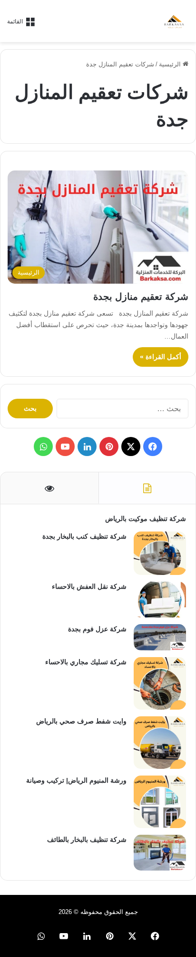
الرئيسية (171, 64)
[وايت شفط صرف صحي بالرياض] (160, 742)
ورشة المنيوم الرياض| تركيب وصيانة (76, 780)
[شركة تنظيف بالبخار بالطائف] (160, 853)
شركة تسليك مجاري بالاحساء (86, 662)
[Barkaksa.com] (174, 21)
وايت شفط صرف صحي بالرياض (81, 721)
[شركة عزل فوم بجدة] (160, 637)
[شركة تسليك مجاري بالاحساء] (160, 683)
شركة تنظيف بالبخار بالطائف (87, 839)
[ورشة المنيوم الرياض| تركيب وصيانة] (160, 802)
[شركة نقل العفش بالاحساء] (160, 599)
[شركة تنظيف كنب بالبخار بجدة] (160, 553)
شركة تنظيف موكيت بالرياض (145, 518)
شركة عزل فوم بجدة (97, 629)
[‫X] (130, 446)
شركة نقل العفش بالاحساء (89, 586)
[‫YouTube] (65, 446)
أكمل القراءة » (160, 357)
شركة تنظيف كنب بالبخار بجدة (84, 536)
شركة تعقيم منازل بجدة (140, 296)
